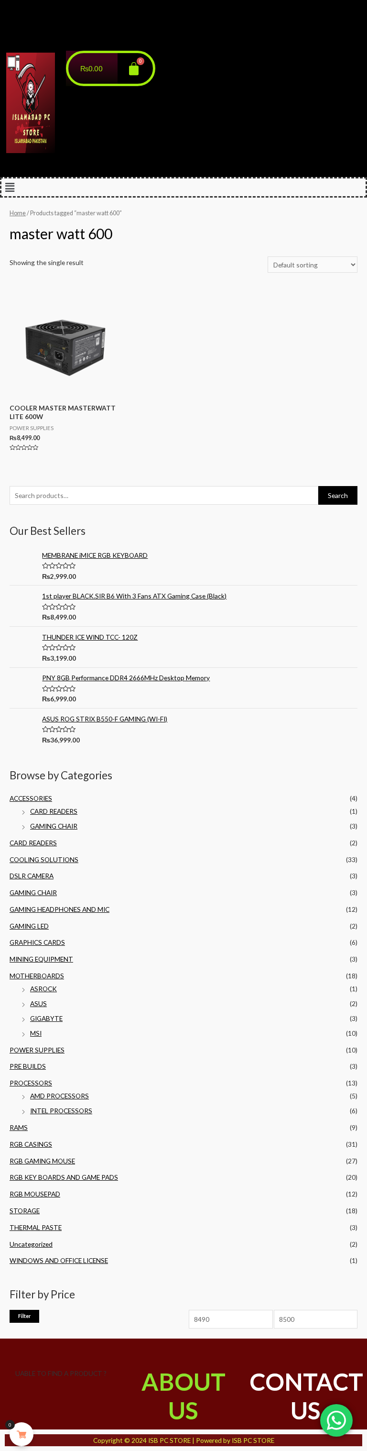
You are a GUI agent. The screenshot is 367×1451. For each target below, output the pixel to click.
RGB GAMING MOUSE (42, 1161)
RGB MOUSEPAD (35, 1194)
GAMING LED (29, 926)
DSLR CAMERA (32, 876)
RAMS (19, 1127)
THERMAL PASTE (36, 1227)
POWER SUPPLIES (37, 1050)
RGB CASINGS (31, 1144)
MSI (36, 1033)
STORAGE (25, 1211)
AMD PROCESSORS (59, 1096)
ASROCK (43, 989)
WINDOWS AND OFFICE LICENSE (59, 1260)
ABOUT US (183, 1396)
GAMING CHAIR (53, 826)
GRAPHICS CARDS (37, 942)
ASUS (38, 1003)
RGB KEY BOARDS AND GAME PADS (64, 1177)
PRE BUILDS (28, 1066)
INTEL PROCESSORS (61, 1111)
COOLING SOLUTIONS (44, 859)
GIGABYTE (46, 1018)
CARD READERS (53, 811)
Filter (24, 1316)
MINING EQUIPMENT (41, 959)
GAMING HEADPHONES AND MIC (59, 909)
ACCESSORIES (31, 798)
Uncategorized (31, 1244)
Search (338, 495)
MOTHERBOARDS (37, 976)
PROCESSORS (31, 1083)
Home (18, 213)
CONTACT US (306, 1396)
